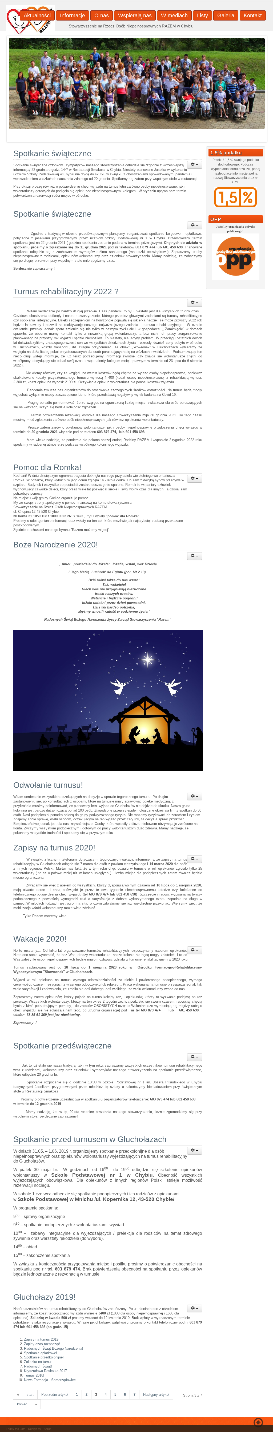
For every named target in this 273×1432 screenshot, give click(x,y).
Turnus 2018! (34, 1375)
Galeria (225, 15)
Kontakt (253, 15)
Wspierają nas (135, 15)
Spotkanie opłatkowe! (40, 1353)
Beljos (47, 1428)
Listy (202, 15)
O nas (101, 15)
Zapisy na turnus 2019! (41, 1339)
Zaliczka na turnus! (39, 1362)
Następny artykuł (156, 1395)
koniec (22, 1404)
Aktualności (37, 15)
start (30, 1395)
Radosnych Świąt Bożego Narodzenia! (53, 1348)
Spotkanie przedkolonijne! (44, 1357)
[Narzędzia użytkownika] (194, 165)
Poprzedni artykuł (54, 1395)
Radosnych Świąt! (38, 1366)
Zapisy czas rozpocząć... (43, 1344)
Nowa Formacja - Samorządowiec (50, 1380)
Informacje (72, 15)
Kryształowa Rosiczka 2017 (45, 1371)
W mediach (174, 15)
